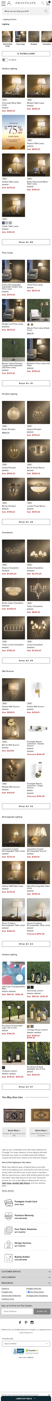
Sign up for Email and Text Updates (17, 1305)
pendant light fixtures (21, 1183)
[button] (4, 4)
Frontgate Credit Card (33, 1288)
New (4, 100)
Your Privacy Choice (37, 1292)
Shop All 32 (26, 806)
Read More (8, 1191)
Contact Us (5, 1288)
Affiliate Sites (7, 1339)
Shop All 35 (26, 660)
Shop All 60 (26, 242)
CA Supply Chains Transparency (37, 1295)
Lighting (5, 24)
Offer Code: (23, 1357)
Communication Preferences (11, 1295)
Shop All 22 (26, 944)
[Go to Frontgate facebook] (19, 1322)
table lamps (7, 1183)
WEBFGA (30, 1357)
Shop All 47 (26, 1086)
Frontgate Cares (7, 1292)
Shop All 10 (26, 383)
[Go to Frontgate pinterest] (26, 1322)
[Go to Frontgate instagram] (32, 1322)
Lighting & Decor (10, 19)
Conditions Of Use (8, 1299)
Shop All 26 (26, 522)
